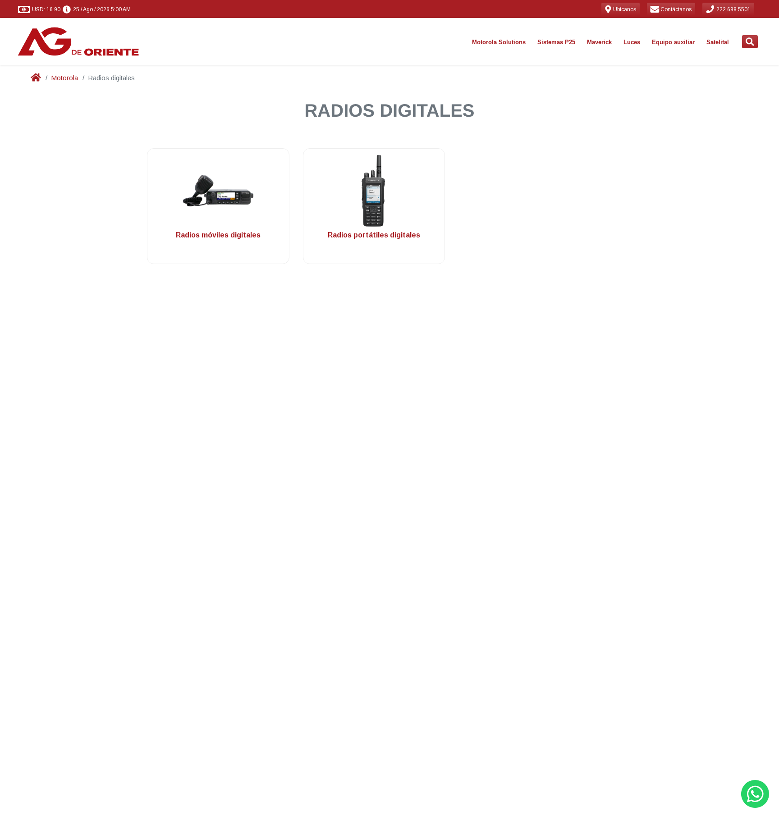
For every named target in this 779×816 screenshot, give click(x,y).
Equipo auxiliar (673, 42)
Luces (631, 42)
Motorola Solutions (499, 42)
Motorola (64, 78)
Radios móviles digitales (218, 235)
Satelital (717, 42)
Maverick (599, 42)
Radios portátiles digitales (374, 235)
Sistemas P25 (556, 42)
